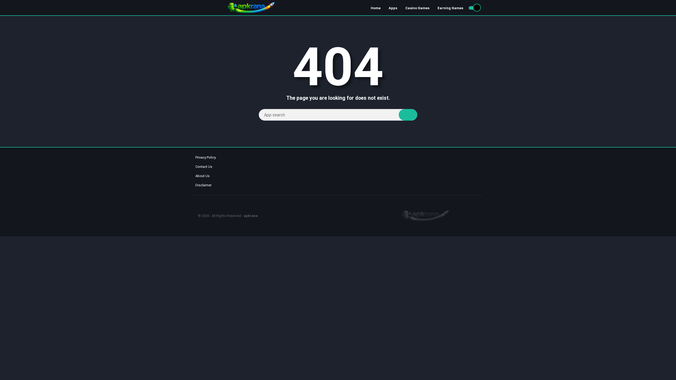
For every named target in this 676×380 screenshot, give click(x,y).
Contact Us (203, 167)
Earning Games (450, 8)
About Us (202, 176)
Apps (393, 8)
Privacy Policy (205, 157)
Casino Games (417, 8)
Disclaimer (203, 185)
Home (376, 8)
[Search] (408, 115)
